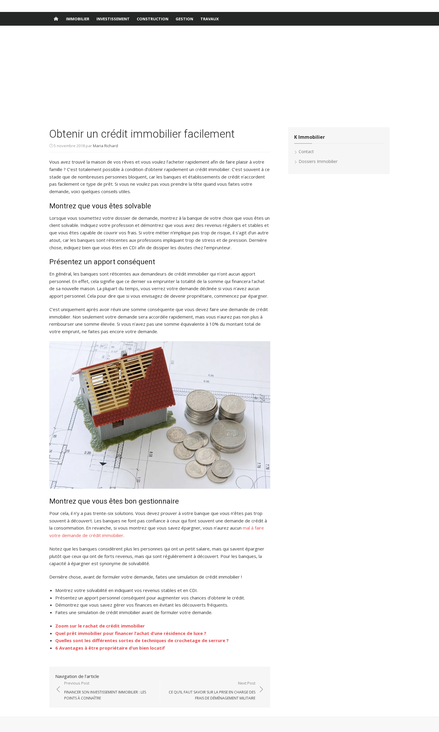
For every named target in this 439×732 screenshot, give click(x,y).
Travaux (209, 18)
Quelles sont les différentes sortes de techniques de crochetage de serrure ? (142, 640)
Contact (306, 151)
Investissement (113, 18)
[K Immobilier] (55, 19)
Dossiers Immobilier (318, 161)
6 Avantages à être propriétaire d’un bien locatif (110, 648)
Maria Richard (105, 145)
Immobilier (77, 18)
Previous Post (105, 690)
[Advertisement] (219, 76)
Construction (152, 18)
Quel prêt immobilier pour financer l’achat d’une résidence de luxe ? (130, 633)
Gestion (184, 18)
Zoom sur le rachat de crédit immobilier (100, 626)
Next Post (212, 690)
